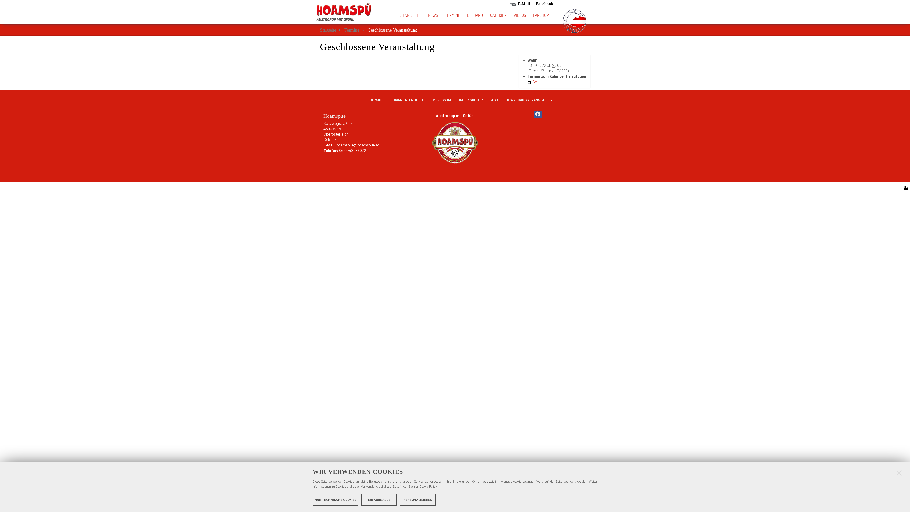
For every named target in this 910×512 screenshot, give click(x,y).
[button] (483, 15)
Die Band (475, 15)
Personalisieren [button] (418, 499)
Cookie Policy (428, 486)
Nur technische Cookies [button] (335, 499)
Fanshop (541, 15)
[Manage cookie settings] (906, 188)
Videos (520, 15)
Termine (452, 15)
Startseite (410, 15)
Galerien (498, 15)
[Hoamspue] (343, 12)
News (433, 15)
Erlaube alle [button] (379, 499)
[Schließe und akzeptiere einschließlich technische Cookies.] (898, 473)
